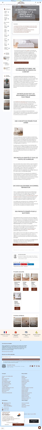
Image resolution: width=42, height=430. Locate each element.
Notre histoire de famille (6, 383)
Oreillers (23, 385)
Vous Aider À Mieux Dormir (6, 31)
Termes (13, 365)
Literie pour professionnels (7, 392)
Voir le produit (17, 289)
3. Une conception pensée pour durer (21, 28)
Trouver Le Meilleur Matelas (6, 26)
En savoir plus (5, 336)
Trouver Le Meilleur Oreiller (6, 44)
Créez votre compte (26, 405)
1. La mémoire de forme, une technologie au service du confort (25, 26)
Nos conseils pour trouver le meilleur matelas (26, 249)
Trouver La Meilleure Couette (6, 35)
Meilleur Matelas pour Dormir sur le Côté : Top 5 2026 (8, 58)
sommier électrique (23, 102)
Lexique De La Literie (6, 12)
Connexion (24, 404)
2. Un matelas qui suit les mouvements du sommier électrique (25, 27)
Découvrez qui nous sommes (7, 351)
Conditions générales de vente (8, 387)
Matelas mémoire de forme (27, 392)
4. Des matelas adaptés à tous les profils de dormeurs (24, 29)
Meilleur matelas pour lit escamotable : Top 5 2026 (7, 63)
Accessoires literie (25, 380)
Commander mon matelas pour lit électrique (25, 244)
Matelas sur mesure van (26, 397)
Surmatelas (24, 383)
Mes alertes (24, 406)
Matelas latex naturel (26, 394)
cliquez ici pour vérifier (31, 414)
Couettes (23, 386)
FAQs (3, 377)
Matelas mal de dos (25, 396)
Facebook (17, 264)
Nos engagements (5, 385)
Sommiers (23, 378)
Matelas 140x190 (25, 390)
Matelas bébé (24, 377)
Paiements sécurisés (6, 388)
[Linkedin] (39, 366)
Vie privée (9, 365)
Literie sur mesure (25, 388)
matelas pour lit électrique (20, 101)
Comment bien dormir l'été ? (8, 68)
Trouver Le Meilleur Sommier (6, 40)
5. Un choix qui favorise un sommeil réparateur (22, 31)
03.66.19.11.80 (6, 408)
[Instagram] (37, 366)
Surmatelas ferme (25, 399)
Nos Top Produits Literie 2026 (6, 19)
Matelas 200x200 (25, 395)
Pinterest (24, 264)
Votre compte (25, 400)
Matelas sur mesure (25, 381)
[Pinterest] (34, 366)
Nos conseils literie (5, 378)
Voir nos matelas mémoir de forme (21, 62)
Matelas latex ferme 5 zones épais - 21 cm (17, 284)
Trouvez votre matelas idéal (7, 376)
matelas (27, 50)
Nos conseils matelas (6, 382)
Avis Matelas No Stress (6, 381)
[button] (36, 2)
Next (37, 316)
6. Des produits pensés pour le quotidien (21, 32)
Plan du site (4, 391)
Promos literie (24, 382)
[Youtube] (32, 366)
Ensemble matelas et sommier (27, 387)
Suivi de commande (25, 403)
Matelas (23, 376)
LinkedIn (31, 264)
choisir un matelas (31, 229)
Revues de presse (5, 390)
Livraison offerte (5, 386)
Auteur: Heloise (22, 254)
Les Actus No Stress (6, 15)
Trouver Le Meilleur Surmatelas (6, 48)
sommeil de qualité (30, 195)
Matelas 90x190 (25, 391)
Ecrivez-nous (6, 409)
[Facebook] (30, 366)
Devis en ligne (4, 380)
